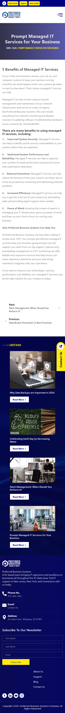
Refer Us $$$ (34, 3)
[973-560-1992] (4, 3)
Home (8, 48)
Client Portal (12, 3)
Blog (15, 48)
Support (23, 3)
